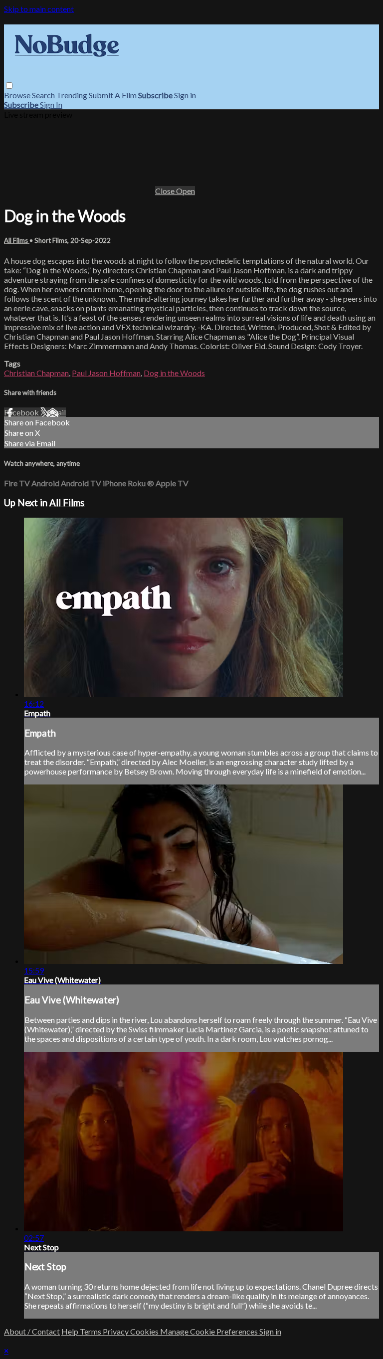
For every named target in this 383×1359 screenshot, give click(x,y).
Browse (18, 95)
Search (44, 95)
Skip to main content (39, 8)
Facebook (22, 412)
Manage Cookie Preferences (209, 1331)
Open (185, 190)
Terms (91, 1331)
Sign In (51, 104)
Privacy (116, 1331)
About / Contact (32, 1331)
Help (70, 1331)
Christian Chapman (36, 373)
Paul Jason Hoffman (106, 373)
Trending (71, 95)
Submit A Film (113, 95)
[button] (9, 85)
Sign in (185, 95)
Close (165, 190)
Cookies (145, 1331)
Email (56, 412)
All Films (16, 240)
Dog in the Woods (174, 373)
